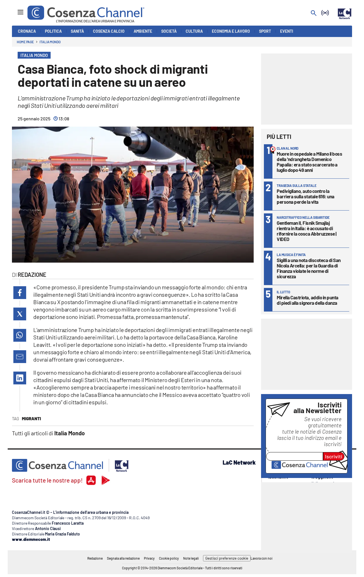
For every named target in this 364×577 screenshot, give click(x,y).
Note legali (191, 558)
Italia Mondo (50, 42)
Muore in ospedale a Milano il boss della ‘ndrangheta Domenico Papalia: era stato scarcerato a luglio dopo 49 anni (309, 162)
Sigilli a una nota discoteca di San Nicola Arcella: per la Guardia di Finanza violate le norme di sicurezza (309, 268)
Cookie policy (169, 558)
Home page (25, 42)
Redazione (95, 558)
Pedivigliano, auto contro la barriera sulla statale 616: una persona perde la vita (305, 196)
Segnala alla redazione (123, 558)
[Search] (314, 13)
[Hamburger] (15, 9)
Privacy (149, 558)
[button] (19, 292)
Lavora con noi (261, 558)
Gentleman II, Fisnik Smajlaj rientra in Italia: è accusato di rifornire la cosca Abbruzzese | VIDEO (306, 231)
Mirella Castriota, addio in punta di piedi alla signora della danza (307, 300)
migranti (31, 418)
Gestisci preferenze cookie (226, 558)
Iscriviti (333, 456)
